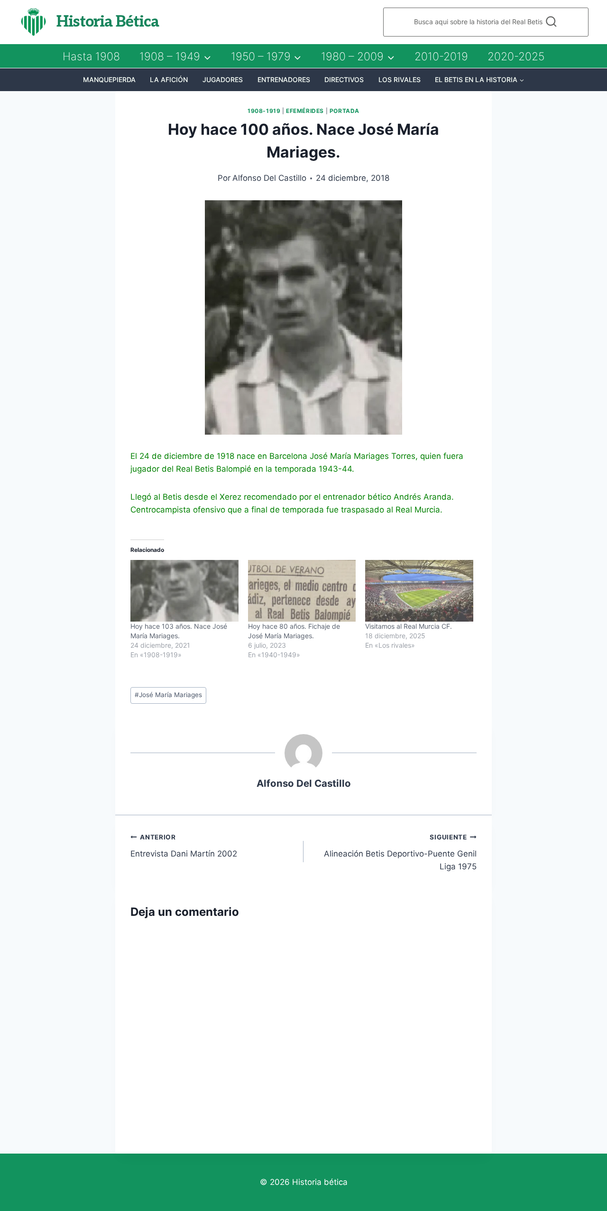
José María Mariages (168, 695)
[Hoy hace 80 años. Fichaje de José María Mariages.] (302, 591)
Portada (344, 110)
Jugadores (222, 79)
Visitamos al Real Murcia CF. (408, 626)
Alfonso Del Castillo (269, 178)
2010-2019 (441, 56)
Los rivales (399, 79)
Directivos (344, 79)
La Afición (169, 79)
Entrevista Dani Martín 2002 (183, 845)
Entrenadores (284, 79)
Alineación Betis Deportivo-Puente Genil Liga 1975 (400, 852)
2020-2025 (515, 56)
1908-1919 (264, 110)
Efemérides (305, 110)
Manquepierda (109, 79)
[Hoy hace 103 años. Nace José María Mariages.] (184, 591)
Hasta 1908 (91, 56)
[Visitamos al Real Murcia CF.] (419, 591)
